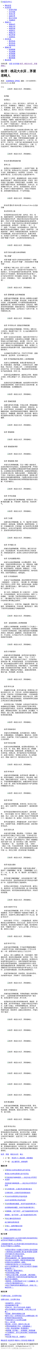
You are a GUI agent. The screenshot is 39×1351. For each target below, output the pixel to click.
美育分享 (12, 14)
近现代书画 (13, 9)
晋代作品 (12, 43)
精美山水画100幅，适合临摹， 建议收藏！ (21, 1275)
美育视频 (12, 53)
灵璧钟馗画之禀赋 (12, 1273)
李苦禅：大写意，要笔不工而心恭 (18, 1324)
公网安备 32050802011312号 (22, 1348)
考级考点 (12, 30)
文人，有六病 (10, 1322)
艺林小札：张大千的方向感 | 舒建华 (18, 1307)
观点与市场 (13, 18)
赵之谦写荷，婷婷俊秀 (20, 1161)
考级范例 (12, 28)
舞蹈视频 (12, 58)
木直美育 (11, 1340)
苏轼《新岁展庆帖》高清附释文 (17, 1328)
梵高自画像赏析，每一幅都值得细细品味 (20, 1258)
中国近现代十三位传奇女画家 (16, 1320)
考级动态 (12, 24)
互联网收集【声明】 (13, 81)
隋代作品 (12, 45)
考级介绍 (12, 26)
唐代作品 (12, 41)
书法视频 (12, 51)
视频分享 (31, 1340)
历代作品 (24, 1340)
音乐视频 (12, 56)
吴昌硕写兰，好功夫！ (14, 1303)
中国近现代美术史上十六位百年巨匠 (18, 1264)
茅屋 (7, 1154)
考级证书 (12, 33)
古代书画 (12, 12)
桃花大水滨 (14, 1154)
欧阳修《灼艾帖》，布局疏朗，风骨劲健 (20, 1330)
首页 (10, 63)
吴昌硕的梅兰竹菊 (12, 1305)
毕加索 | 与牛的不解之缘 (14, 1256)
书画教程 (12, 20)
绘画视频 (12, 49)
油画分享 (12, 16)
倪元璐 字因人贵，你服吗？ (16, 1337)
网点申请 (12, 35)
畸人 (21, 1154)
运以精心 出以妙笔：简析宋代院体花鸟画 (20, 1260)
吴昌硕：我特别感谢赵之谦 (15, 1313)
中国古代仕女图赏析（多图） (16, 1262)
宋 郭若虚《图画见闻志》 (15, 1270)
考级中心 (17, 1340)
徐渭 (2, 1154)
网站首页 (4, 1340)
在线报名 (12, 37)
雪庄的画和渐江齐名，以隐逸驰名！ (19, 1326)
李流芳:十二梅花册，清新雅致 (22, 1158)
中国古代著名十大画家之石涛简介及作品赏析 (22, 1250)
